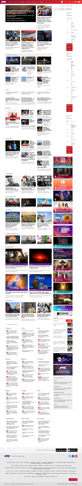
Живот (11, 467)
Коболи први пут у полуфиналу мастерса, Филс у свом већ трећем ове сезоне (44, 413)
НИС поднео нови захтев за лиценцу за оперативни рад (31, 67)
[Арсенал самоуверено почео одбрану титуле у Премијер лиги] (39, 129)
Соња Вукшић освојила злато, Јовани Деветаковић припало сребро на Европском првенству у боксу (59, 331)
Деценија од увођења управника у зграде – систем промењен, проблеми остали (28, 367)
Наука (58, 467)
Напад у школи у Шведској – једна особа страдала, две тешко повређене (44, 331)
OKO (18, 1)
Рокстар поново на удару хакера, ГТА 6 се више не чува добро (16, 267)
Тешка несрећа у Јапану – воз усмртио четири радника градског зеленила (44, 340)
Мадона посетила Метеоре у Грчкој (28, 433)
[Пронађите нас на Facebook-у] (73, 456)
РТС (38, 1)
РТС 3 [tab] (70, 18)
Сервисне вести (71, 462)
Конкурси (47, 476)
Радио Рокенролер (56, 473)
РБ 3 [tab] (70, 121)
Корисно (9, 210)
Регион (23, 328)
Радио (29, 1)
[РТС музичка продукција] (63, 358)
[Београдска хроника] (63, 207)
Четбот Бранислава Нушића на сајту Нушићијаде (44, 436)
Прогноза (56, 9)
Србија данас (27, 462)
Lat (66, 2)
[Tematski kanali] (63, 310)
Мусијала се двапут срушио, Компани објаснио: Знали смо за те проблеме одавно (12, 412)
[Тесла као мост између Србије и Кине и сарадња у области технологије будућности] (40, 282)
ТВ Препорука (11, 197)
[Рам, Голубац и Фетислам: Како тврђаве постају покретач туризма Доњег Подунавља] (39, 153)
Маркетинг (34, 476)
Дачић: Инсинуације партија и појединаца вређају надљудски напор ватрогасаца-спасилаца (12, 337)
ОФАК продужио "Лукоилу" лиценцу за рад (43, 365)
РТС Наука (27, 471)
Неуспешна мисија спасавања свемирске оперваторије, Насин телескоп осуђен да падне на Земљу (44, 423)
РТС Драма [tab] (70, 58)
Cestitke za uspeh (57, 398)
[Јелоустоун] (63, 265)
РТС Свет (22, 471)
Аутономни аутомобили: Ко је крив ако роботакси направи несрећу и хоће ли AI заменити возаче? (27, 316)
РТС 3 (17, 471)
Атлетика (47, 465)
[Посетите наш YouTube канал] (76, 456)
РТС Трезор (58, 471)
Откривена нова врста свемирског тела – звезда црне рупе (39, 267)
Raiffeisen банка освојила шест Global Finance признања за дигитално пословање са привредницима (12, 225)
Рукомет (35, 465)
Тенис (39, 390)
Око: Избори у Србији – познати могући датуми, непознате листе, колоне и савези (12, 332)
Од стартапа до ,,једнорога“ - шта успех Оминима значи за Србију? (12, 240)
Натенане (9, 300)
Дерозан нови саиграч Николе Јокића (32, 112)
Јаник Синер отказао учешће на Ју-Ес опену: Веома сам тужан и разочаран (44, 394)
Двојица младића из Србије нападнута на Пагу (27, 351)
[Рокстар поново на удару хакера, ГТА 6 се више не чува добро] (16, 257)
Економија (40, 359)
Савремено (10, 247)
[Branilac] (63, 173)
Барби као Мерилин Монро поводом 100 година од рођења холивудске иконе (12, 436)
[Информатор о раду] (63, 370)
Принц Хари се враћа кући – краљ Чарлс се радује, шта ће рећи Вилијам (12, 154)
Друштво (23, 359)
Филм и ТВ (54, 467)
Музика (24, 467)
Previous (67, 18)
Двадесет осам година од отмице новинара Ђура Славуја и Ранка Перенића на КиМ (28, 380)
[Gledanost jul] (63, 218)
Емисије (34, 1)
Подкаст (39, 463)
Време (65, 462)
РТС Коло (52, 471)
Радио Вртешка (72, 473)
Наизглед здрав (46, 468)
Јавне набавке (40, 476)
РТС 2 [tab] (69, 18)
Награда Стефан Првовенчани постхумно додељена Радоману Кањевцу (12, 188)
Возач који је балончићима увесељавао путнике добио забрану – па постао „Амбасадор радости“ (43, 164)
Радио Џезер (39, 474)
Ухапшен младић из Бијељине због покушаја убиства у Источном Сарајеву (12, 367)
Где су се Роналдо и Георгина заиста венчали (28, 436)
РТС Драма (33, 471)
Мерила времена (51, 462)
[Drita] (63, 288)
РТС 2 (13, 471)
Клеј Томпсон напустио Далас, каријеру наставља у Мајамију (28, 397)
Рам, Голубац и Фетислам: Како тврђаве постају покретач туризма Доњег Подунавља (47, 153)
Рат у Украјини (59, 462)
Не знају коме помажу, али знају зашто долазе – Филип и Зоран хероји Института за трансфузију (59, 349)
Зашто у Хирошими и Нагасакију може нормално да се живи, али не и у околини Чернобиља (12, 315)
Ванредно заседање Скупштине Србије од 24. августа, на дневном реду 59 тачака (15, 69)
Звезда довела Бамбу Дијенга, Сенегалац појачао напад (12, 123)
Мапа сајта (73, 479)
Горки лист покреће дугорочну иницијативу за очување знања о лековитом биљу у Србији (28, 224)
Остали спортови (59, 465)
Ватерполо (40, 465)
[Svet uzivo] (63, 196)
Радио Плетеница (47, 473)
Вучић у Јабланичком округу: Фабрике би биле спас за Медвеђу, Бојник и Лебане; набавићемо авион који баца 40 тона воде (44, 20)
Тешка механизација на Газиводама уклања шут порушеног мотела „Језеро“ (12, 353)
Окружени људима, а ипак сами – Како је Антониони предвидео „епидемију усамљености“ (44, 315)
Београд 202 (39, 473)
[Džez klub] (63, 242)
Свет (38, 328)
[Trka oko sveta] (63, 161)
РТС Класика (46, 471)
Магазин (22, 1)
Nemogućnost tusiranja (59, 392)
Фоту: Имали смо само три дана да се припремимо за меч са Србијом (28, 412)
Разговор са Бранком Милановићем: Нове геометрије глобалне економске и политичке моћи (12, 99)
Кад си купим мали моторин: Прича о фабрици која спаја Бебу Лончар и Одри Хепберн (44, 99)
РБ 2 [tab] (68, 121)
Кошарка (23, 390)
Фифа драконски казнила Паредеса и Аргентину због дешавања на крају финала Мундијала (12, 407)
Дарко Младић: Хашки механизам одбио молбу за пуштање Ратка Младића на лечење (47, 68)
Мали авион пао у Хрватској (31, 77)
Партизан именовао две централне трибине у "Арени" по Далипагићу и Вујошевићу (28, 407)
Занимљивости (9, 418)
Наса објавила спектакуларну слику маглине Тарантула (16, 293)
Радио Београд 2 (22, 473)
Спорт (14, 1)
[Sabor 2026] (63, 230)
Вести (10, 1)
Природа (63, 467)
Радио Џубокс (65, 473)
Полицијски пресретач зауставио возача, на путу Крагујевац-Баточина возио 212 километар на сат (12, 373)
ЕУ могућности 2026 (47, 463)
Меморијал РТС (68, 465)
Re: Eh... (55, 404)
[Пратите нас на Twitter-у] (70, 456)
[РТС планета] (62, 2)
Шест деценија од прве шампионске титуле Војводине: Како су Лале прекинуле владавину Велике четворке (28, 99)
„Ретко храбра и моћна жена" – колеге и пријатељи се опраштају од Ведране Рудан (44, 188)
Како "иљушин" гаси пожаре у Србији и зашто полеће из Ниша (43, 62)
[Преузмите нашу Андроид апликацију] (61, 450)
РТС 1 (9, 471)
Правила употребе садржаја (21, 484)
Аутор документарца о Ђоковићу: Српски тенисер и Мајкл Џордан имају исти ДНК (44, 398)
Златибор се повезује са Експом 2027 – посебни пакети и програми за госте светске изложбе (44, 225)
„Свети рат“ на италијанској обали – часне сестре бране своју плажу (12, 440)
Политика (8, 328)
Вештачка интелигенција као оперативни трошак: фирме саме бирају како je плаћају (44, 431)
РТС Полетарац (72, 471)
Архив (44, 474)
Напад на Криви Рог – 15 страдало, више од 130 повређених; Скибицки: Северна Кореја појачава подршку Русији (27, 45)
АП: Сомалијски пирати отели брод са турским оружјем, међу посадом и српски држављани (43, 352)
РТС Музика (65, 471)
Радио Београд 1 (13, 473)
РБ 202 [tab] (72, 121)
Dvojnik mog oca (57, 386)
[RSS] (75, 2)
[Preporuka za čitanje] (63, 299)
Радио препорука (12, 234)
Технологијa (40, 418)
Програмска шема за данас (69, 47)
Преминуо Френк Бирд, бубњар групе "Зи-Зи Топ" (28, 426)
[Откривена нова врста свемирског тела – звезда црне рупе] (40, 257)
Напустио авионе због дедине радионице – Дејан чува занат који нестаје (11, 432)
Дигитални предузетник (72, 467)
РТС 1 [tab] (68, 18)
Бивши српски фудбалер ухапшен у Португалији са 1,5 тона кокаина (11, 44)
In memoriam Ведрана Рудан (12, 204)
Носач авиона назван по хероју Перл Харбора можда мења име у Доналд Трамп (47, 143)
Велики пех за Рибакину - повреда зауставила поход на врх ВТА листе (44, 408)
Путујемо (35, 467)
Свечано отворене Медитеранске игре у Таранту (47, 120)
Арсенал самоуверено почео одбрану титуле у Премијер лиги (47, 129)
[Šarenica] (63, 276)
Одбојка (30, 465)
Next (71, 18)
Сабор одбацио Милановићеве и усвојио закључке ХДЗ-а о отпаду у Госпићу (27, 341)
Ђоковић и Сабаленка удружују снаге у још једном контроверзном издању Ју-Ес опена (44, 404)
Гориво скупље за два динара (43, 374)
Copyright (13, 484)
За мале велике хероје (37, 468)
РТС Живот (39, 471)
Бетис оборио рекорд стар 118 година (12, 403)
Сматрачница (33, 463)
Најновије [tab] (55, 317)
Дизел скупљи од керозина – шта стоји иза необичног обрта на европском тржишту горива (43, 379)
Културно (9, 173)
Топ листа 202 (40, 242)
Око (7, 89)
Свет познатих (25, 418)
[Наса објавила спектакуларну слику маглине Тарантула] (16, 282)
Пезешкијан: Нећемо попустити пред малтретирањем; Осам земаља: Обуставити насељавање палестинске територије (44, 80)
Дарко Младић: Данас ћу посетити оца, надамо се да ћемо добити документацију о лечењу (12, 385)
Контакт (28, 476)
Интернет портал (54, 476)
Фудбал (7, 390)
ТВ (25, 1)
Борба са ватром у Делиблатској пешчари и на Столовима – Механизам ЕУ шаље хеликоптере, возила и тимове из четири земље (21, 12)
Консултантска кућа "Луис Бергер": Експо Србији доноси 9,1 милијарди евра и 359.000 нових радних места (44, 370)
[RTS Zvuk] (63, 253)
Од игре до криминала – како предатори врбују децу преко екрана (44, 44)
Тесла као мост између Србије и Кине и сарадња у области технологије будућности (40, 293)
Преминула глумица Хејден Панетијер (27, 429)
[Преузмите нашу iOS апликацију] (73, 450)
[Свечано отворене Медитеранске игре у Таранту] (39, 121)
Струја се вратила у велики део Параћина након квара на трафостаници (15, 79)
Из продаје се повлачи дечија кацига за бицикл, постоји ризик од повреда (27, 376)
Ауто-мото (52, 465)
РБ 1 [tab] (67, 121)
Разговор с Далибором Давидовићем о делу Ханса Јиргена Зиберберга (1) (28, 241)
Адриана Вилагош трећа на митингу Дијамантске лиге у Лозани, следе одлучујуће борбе (47, 112)
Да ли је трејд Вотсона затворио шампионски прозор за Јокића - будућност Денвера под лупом (28, 403)
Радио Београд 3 (31, 473)
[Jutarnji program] (63, 184)
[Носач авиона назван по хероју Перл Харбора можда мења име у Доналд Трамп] (39, 143)
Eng (70, 2)
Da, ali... (55, 380)
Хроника (7, 359)
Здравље (48, 467)
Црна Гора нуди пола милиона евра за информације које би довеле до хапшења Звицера (28, 347)
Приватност (7, 484)
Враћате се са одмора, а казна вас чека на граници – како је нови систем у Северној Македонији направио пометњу (28, 335)
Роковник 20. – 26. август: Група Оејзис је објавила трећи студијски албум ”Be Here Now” (28, 188)
